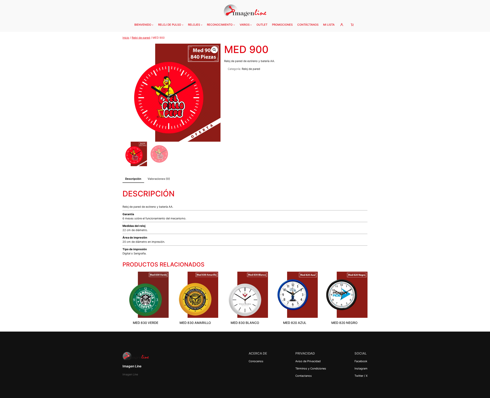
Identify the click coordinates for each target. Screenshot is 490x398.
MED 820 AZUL (294, 323)
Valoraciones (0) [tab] (159, 178)
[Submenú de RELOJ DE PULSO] (183, 25)
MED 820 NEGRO (344, 323)
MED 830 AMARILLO (195, 323)
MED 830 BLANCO (245, 323)
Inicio (125, 37)
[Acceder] (341, 24)
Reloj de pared (141, 37)
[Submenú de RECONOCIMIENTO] (234, 25)
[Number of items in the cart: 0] (352, 24)
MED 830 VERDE (145, 323)
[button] (214, 49)
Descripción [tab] (133, 178)
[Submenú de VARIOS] (251, 25)
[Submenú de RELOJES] (202, 25)
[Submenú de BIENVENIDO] (153, 25)
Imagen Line (131, 366)
